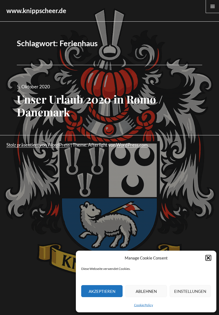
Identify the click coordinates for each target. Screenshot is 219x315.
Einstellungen (190, 291)
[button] (208, 258)
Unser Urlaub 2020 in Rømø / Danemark (90, 105)
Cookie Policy (143, 305)
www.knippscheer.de (36, 10)
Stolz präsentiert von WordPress (38, 145)
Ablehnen (146, 291)
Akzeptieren (102, 291)
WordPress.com (132, 145)
